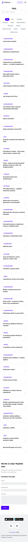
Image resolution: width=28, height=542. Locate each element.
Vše (7, 19)
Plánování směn (7, 29)
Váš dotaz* (3, 494)
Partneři (24, 535)
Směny (15, 29)
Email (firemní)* (4, 487)
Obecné (18, 25)
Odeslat (5, 507)
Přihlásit (20, 2)
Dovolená (5, 22)
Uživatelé (23, 29)
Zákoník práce (14, 32)
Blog (15, 535)
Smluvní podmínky (6, 535)
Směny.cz (13, 532)
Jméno (2, 480)
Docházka (19, 19)
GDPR (12, 22)
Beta (12, 19)
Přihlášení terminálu (6, 537)
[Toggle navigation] (26, 2)
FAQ (13, 535)
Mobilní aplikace (21, 22)
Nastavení (10, 25)
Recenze (19, 535)
